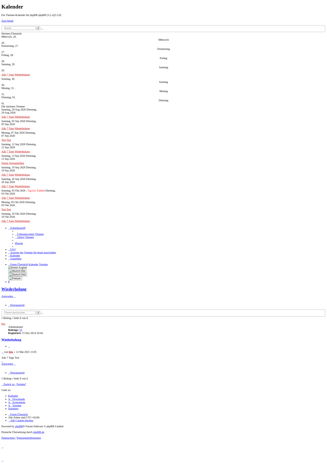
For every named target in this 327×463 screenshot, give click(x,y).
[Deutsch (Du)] (17, 271)
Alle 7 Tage (8, 74)
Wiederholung (22, 74)
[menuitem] (29, 234)
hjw (3, 323)
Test (3, 140)
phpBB (19, 426)
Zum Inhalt (7, 20)
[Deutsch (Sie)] (17, 275)
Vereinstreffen (16, 163)
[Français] (15, 278)
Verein (5, 163)
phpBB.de (38, 432)
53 (20, 330)
